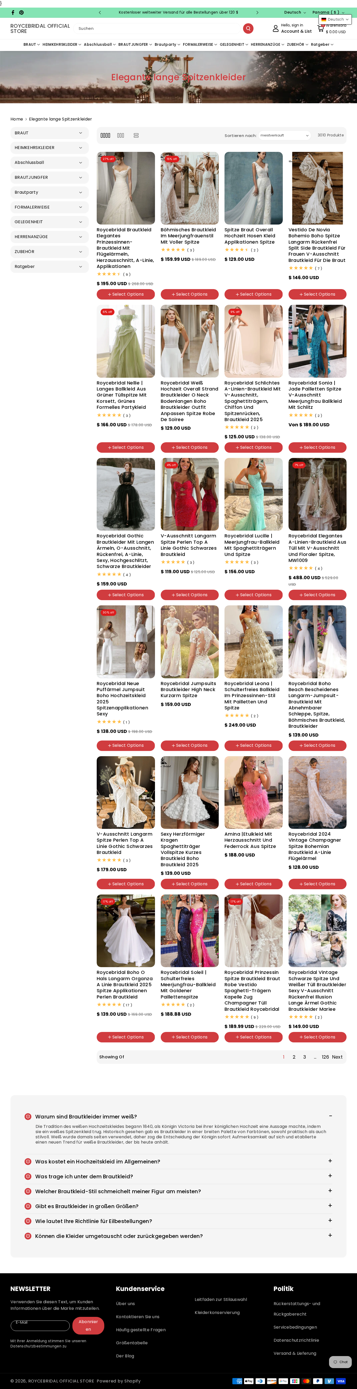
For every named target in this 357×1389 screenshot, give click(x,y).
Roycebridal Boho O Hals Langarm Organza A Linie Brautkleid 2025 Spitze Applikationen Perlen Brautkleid (125, 984)
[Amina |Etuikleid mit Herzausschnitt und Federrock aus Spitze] (253, 792)
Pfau (296, 428)
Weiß (105, 300)
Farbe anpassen (180, 709)
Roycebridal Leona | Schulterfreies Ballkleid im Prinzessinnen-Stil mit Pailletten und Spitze (252, 695)
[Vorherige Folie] (100, 13)
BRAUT (30, 44)
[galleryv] (120, 135)
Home (16, 119)
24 (127, 890)
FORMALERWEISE (198, 44)
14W (202, 734)
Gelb (169, 587)
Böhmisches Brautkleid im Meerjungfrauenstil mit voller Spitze (188, 236)
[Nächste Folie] (257, 13)
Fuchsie (252, 751)
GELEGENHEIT (232, 44)
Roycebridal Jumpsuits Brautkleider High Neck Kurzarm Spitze (188, 689)
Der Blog (125, 1356)
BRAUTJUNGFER (133, 44)
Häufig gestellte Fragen (141, 1330)
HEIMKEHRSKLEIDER (60, 44)
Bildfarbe (236, 1043)
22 (115, 890)
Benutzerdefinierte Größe (252, 274)
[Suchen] (248, 28)
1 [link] (283, 1057)
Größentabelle (132, 1343)
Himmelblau (176, 1043)
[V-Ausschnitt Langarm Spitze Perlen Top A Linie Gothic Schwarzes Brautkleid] (190, 494)
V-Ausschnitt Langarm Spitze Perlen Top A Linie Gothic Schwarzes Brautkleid (189, 545)
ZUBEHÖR (295, 44)
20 (103, 890)
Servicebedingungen (295, 1327)
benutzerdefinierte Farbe (188, 579)
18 (340, 453)
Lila (247, 601)
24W (169, 300)
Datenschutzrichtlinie (296, 1340)
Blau (232, 601)
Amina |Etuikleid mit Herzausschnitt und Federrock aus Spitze (250, 840)
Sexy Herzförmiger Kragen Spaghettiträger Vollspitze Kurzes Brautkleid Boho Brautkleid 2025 (183, 849)
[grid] (105, 135)
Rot (336, 873)
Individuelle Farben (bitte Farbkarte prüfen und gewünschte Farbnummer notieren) (189, 603)
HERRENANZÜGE (265, 44)
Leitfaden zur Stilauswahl (221, 1299)
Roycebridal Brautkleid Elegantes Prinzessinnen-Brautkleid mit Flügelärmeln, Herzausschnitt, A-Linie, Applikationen (125, 248)
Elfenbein (127, 300)
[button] (332, 28)
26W (185, 300)
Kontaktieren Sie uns (137, 1317)
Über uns (125, 1304)
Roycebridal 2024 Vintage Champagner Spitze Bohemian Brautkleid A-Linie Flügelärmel (315, 846)
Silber (206, 1026)
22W (232, 300)
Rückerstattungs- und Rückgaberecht (297, 1309)
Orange (316, 428)
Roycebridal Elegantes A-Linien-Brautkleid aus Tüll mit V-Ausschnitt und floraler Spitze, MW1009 (318, 548)
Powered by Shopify (119, 1381)
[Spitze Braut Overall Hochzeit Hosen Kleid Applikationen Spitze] (253, 188)
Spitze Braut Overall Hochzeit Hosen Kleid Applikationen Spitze (249, 236)
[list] (136, 135)
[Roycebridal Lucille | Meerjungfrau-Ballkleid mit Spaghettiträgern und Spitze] (253, 494)
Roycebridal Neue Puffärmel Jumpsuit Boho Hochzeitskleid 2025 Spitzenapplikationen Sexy (122, 698)
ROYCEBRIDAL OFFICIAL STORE (61, 1381)
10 (207, 274)
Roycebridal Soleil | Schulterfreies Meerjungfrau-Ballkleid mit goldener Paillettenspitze (188, 984)
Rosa (139, 453)
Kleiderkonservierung (217, 1313)
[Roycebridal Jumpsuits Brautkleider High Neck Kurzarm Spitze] (190, 641)
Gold (232, 751)
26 (140, 890)
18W (247, 283)
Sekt (232, 453)
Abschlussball (98, 44)
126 (325, 1057)
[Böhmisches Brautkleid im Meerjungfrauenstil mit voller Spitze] (190, 188)
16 (189, 283)
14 (178, 283)
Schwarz (108, 601)
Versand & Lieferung (295, 1353)
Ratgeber (320, 44)
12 (166, 283)
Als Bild (298, 601)
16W (202, 283)
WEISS (297, 300)
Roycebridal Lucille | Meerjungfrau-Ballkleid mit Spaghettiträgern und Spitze (252, 545)
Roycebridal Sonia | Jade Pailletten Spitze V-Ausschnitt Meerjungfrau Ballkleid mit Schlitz (315, 395)
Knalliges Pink (240, 890)
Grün (105, 453)
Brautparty (165, 44)
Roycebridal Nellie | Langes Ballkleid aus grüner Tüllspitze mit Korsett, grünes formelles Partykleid (122, 395)
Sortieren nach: (241, 135)
